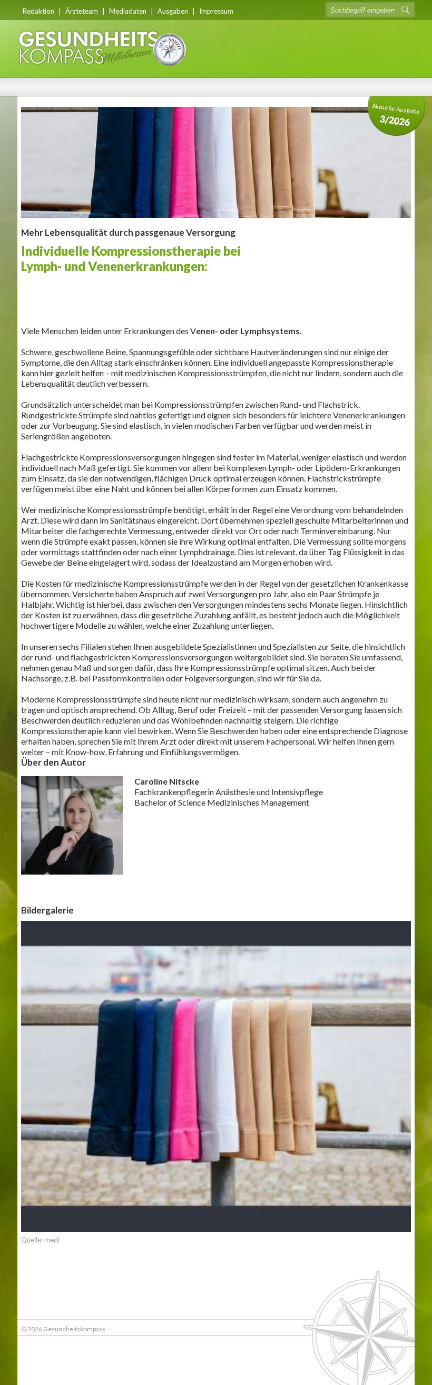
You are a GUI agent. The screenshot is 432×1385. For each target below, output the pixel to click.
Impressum (216, 11)
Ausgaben (173, 11)
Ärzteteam (81, 11)
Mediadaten (127, 11)
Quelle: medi (40, 1240)
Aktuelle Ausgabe (396, 115)
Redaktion (38, 11)
